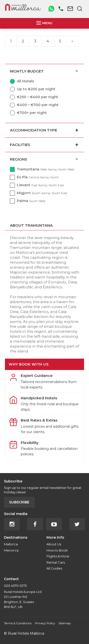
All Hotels (25, 81)
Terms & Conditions (17, 623)
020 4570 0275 (15, 586)
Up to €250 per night (36, 89)
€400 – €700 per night (38, 105)
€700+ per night (32, 112)
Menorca (11, 550)
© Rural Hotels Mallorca (24, 633)
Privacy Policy (45, 623)
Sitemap (65, 623)
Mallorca (11, 544)
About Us (53, 544)
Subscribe (19, 502)
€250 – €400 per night (37, 97)
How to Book (57, 550)
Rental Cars (55, 562)
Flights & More (57, 556)
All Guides (54, 568)
